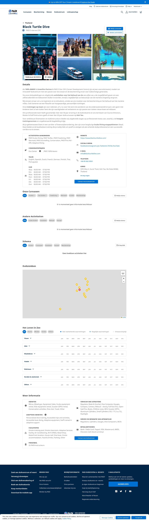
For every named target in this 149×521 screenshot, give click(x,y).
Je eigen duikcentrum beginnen (93, 484)
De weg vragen (85, 175)
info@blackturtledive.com (90, 153)
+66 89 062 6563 (86, 161)
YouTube (116, 146)
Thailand (28, 23)
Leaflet (124, 317)
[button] (88, 289)
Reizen (49, 12)
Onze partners (69, 484)
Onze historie (43, 484)
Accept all (138, 518)
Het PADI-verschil (45, 480)
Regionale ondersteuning (90, 499)
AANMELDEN (123, 484)
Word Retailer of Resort (90, 495)
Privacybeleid (24, 513)
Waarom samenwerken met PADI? (93, 477)
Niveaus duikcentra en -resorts (92, 480)
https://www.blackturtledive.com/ (93, 138)
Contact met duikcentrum (86, 181)
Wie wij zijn (43, 477)
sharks (30, 332)
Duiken (31, 195)
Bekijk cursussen (115, 28)
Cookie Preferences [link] (54, 513)
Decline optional (123, 518)
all (24, 332)
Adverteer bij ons (70, 488)
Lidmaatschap (72, 12)
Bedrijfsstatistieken (70, 477)
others (51, 332)
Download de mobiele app (21, 493)
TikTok (110, 146)
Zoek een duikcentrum (102, 6)
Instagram (92, 146)
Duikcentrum (59, 12)
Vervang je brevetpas (118, 6)
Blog (90, 6)
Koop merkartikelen (19, 488)
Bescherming (39, 12)
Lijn (98, 146)
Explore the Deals (88, 2)
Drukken (67, 480)
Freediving (53, 195)
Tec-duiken (41, 195)
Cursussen (27, 12)
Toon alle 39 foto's (33, 77)
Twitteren (103, 146)
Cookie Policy (66, 518)
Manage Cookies (107, 518)
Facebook (84, 146)
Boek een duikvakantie (20, 484)
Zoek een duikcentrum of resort (24, 472)
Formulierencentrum (35, 513)
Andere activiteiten (116, 32)
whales (36, 332)
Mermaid (64, 195)
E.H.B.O (71, 195)
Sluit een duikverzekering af (22, 480)
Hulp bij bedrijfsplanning (90, 488)
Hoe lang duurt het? (89, 492)
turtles (44, 332)
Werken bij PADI (44, 492)
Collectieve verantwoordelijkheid (50, 488)
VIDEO (49, 77)
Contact (45, 513)
